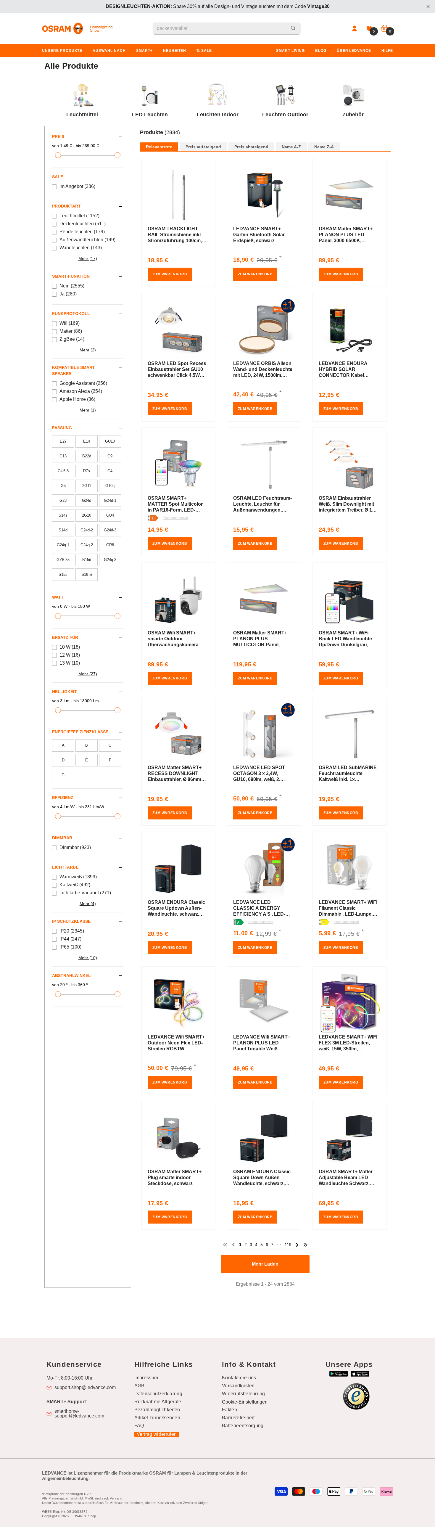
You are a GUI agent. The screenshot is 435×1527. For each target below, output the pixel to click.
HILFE (387, 51)
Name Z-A (324, 147)
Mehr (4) (88, 903)
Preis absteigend (251, 147)
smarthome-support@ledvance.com (79, 1413)
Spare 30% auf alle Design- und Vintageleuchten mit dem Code (218, 6)
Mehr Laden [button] (265, 1263)
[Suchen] (226, 28)
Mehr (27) (87, 673)
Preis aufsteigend (203, 147)
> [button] (297, 1244)
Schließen (428, 6)
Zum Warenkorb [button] (169, 274)
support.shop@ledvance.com (85, 1387)
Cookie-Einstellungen (245, 1401)
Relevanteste (159, 147)
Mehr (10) (87, 957)
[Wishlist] (369, 28)
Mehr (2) (88, 350)
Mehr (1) (88, 410)
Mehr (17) (87, 258)
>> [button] (305, 1244)
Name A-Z (291, 147)
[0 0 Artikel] (385, 29)
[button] (265, 139)
